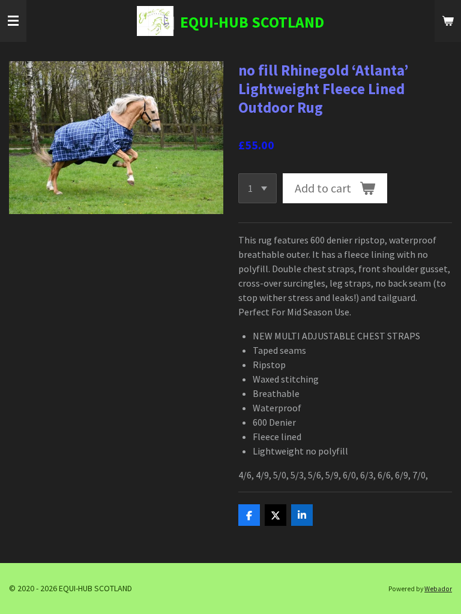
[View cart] (448, 21)
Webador (438, 589)
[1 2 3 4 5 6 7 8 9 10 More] (257, 188)
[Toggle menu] (13, 21)
